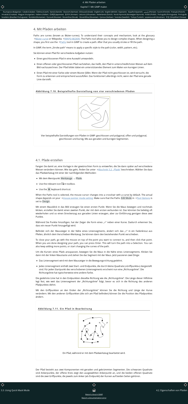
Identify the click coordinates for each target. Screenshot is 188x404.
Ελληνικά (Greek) (86, 12)
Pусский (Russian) (54, 17)
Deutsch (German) (70, 12)
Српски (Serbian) (106, 17)
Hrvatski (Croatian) (9, 14)
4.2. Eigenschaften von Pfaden (171, 390)
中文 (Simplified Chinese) (176, 17)
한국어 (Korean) (71, 14)
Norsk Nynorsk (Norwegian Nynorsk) (129, 14)
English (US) (99, 12)
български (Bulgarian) (12, 12)
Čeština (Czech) (42, 12)
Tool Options (143, 198)
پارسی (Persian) (150, 12)
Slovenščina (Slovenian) (88, 17)
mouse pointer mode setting (78, 198)
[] (72, 38)
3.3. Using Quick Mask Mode (15, 390)
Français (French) (178, 12)
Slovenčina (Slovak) (70, 17)
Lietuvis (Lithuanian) (87, 14)
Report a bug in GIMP (94, 394)
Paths (63, 42)
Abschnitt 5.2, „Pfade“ (109, 169)
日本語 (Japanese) (57, 14)
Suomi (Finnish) (163, 12)
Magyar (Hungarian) (26, 14)
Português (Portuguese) (167, 14)
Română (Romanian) (37, 17)
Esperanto (122, 12)
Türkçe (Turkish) (137, 17)
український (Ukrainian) (155, 17)
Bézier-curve (42, 38)
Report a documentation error (94, 398)
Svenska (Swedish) (122, 17)
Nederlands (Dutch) (105, 14)
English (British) (111, 12)
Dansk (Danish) (56, 12)
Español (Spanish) (135, 12)
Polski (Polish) (150, 14)
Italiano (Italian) (42, 14)
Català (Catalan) (28, 12)
